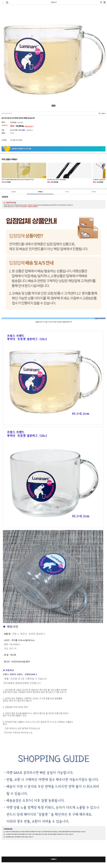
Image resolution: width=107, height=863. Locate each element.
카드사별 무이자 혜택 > (16, 140)
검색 (101, 2)
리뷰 (67, 192)
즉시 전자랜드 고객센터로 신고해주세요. (29, 206)
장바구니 (104, 2)
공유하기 (103, 113)
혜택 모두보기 (29, 126)
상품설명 (13, 192)
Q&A (94, 192)
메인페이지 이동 (7, 2)
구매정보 (40, 192)
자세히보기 (29, 130)
